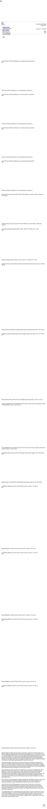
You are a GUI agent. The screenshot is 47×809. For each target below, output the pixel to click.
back (4, 36)
